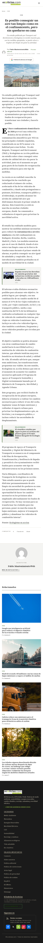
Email (28, 531)
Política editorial (10, 863)
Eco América (8, 848)
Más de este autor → (11, 570)
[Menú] (39, 3)
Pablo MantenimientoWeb (19, 49)
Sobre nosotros (9, 860)
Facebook (20, 531)
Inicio (3, 11)
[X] (13, 927)
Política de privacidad (12, 874)
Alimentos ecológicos (12, 840)
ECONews (7, 885)
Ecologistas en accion (19, 522)
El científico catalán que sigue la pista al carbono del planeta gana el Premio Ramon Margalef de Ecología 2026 (27, 433)
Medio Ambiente (10, 815)
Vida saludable (9, 844)
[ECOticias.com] (11, 3)
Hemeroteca (8, 888)
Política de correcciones (12, 867)
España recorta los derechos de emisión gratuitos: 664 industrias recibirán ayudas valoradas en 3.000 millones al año (27, 276)
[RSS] (18, 927)
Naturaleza (8, 819)
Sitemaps (7, 892)
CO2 (8, 11)
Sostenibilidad (9, 833)
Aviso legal (8, 870)
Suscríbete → (13, 906)
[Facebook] (8, 927)
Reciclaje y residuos (11, 837)
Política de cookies (11, 877)
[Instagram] (24, 927)
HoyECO (7, 881)
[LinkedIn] (29, 927)
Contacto (7, 856)
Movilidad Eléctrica (11, 826)
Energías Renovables (11, 823)
